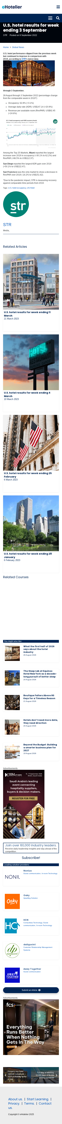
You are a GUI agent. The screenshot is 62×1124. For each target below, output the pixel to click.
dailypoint (29, 944)
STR (5, 35)
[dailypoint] (12, 950)
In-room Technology (49, 873)
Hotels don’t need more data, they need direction (40, 721)
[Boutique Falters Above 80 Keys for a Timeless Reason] (12, 702)
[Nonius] (12, 876)
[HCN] (12, 925)
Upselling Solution (30, 898)
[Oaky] (12, 901)
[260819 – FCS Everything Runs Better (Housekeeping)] (31, 1054)
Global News (18, 47)
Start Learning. (37, 1099)
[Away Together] (12, 975)
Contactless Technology (32, 923)
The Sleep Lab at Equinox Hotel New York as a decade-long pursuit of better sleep (40, 674)
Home (6, 47)
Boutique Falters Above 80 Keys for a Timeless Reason (39, 697)
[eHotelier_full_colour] (12, 7)
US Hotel (30, 188)
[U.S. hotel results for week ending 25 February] (31, 443)
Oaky (26, 895)
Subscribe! (31, 857)
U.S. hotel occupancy (17, 188)
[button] (58, 7)
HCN (25, 919)
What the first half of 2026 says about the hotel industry (38, 649)
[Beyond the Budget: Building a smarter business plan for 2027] (12, 751)
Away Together (32, 968)
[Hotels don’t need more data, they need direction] (12, 727)
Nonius (27, 870)
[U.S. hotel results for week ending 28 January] (31, 523)
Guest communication (32, 873)
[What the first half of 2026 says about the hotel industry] (12, 653)
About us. (15, 1099)
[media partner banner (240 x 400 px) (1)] (23, 838)
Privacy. (14, 1103)
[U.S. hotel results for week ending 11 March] (31, 282)
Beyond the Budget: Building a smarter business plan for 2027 (40, 747)
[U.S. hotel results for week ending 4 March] (31, 362)
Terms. (29, 1103)
